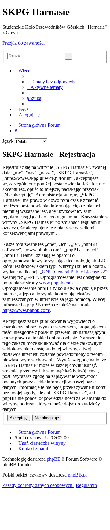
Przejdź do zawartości (23, 43)
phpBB (54, 459)
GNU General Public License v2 (73, 271)
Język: (8, 141)
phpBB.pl (77, 474)
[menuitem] (52, 81)
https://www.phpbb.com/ (26, 310)
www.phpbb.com (56, 282)
